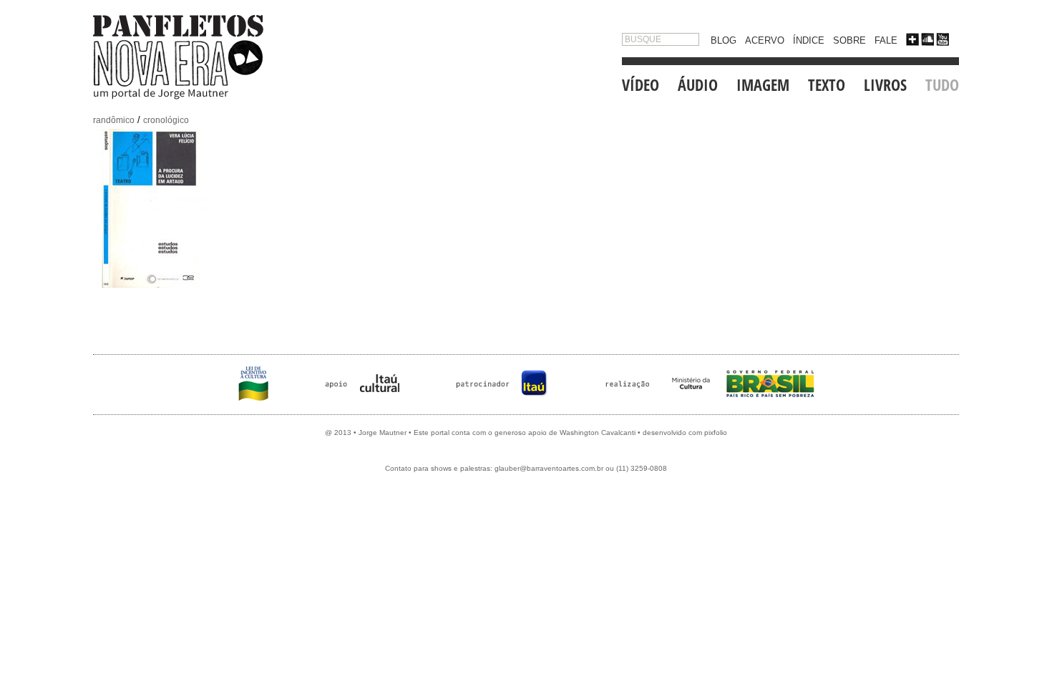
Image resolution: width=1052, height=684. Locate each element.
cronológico (166, 120)
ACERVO (764, 40)
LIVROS (885, 84)
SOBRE (849, 40)
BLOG (723, 40)
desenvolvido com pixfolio (685, 432)
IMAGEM (762, 84)
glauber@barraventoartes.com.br (549, 468)
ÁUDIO (698, 84)
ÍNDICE (808, 40)
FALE (886, 40)
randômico (114, 120)
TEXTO (826, 84)
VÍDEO (640, 84)
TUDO (942, 84)
